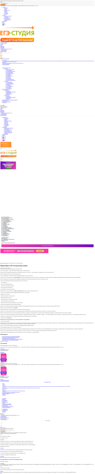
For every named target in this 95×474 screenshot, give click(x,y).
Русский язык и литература (9, 63)
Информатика (15, 63)
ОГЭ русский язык (5, 230)
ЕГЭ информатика (9, 75)
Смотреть (2, 362)
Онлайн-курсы (4, 62)
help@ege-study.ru (3, 418)
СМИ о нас (6, 121)
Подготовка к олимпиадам (10, 80)
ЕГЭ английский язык (10, 79)
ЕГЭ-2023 (4, 138)
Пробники (3, 24)
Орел (1, 45)
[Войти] (0, 160)
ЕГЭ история (8, 77)
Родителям (3, 395)
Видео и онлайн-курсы (6, 89)
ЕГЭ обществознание (10, 73)
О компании (4, 117)
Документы (6, 12)
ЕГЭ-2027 (3, 23)
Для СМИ (4, 410)
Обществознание (9, 93)
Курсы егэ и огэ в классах (6, 67)
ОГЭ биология (8, 85)
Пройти (1, 471)
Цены (3, 22)
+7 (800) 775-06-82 (3, 49)
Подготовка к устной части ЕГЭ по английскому (10, 337)
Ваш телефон (2, 430)
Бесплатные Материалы (5, 64)
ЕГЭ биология (8, 78)
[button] (1, 255)
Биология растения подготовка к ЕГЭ (8, 338)
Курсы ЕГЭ (6, 68)
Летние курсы (6, 16)
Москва (6, 42)
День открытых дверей (10, 69)
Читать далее (2, 348)
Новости (5, 9)
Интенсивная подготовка (4, 380)
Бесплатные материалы (47, 245)
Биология (8, 94)
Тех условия (6, 13)
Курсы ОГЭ (6, 81)
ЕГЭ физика (4, 223)
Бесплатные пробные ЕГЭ (8, 128)
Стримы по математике (7, 19)
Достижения (6, 118)
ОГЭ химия (8, 84)
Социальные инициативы (6, 403)
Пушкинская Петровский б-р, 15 (6, 48)
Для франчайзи (4, 409)
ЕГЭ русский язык (9, 72)
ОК (1, 473)
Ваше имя (2, 429)
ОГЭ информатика (5, 61)
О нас (3, 139)
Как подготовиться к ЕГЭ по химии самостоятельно (11, 336)
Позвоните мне (3, 431)
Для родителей (4, 100)
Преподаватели (4, 21)
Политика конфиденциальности (7, 406)
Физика (19, 63)
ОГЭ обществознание (10, 83)
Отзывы (3, 135)
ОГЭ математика (9, 82)
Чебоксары (2, 46)
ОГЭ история (10, 61)
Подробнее (36, 5)
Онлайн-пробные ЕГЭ (8, 131)
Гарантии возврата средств (6, 404)
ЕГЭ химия (8, 76)
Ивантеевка (2, 47)
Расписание (4, 15)
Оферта (5, 14)
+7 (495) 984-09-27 (3, 50)
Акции (3, 140)
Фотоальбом (6, 124)
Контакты (5, 8)
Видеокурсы (21, 63)
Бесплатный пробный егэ (4, 381)
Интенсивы (5, 20)
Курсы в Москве (6, 18)
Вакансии (5, 11)
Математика (4, 63)
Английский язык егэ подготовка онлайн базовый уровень (12, 339)
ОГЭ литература (14, 61)
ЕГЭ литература (5, 222)
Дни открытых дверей (7, 17)
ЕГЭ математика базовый (10, 71)
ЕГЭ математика (9, 70)
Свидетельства (4, 405)
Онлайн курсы (6, 95)
